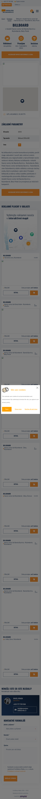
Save (6, 409)
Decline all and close (31, 409)
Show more (18, 409)
